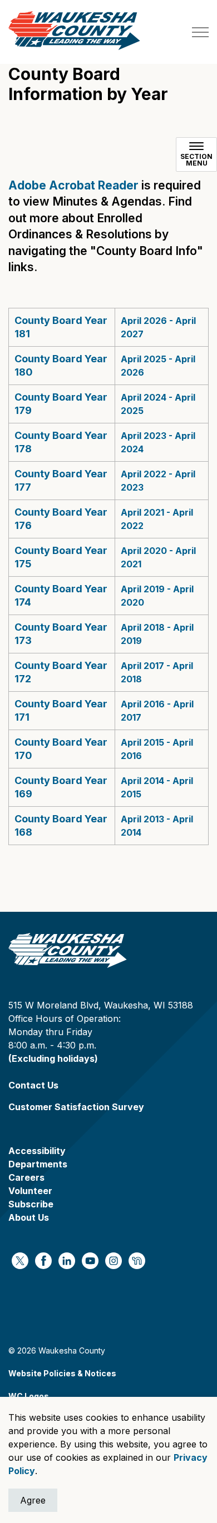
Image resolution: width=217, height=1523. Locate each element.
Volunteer (30, 1190)
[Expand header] (200, 32)
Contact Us (33, 1085)
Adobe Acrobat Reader (73, 185)
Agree (33, 1500)
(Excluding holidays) (53, 1058)
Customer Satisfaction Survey (76, 1106)
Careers (26, 1177)
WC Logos (28, 1396)
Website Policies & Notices (62, 1373)
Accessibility (37, 1150)
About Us (28, 1217)
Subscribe (30, 1204)
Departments (37, 1164)
